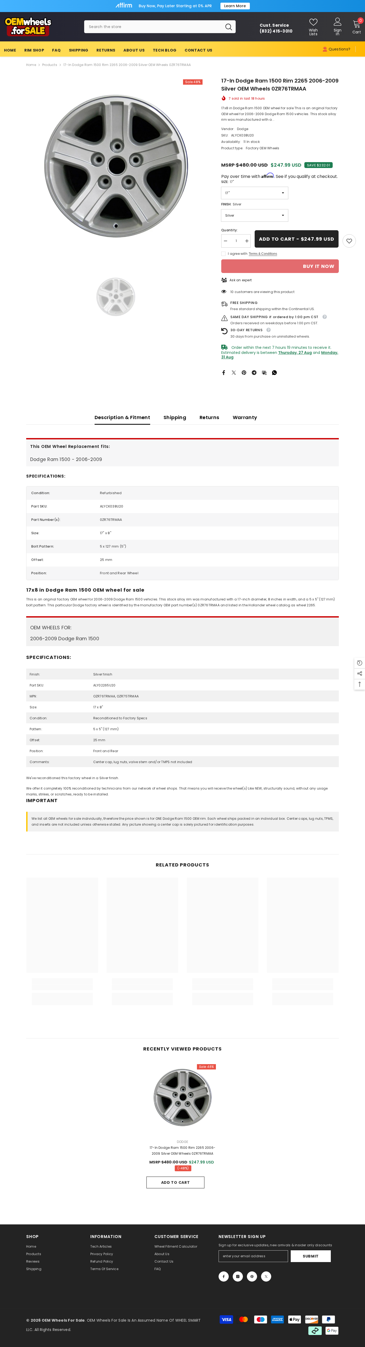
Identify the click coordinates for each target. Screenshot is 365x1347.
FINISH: (231, 204)
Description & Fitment (122, 417)
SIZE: (227, 181)
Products (49, 65)
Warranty (245, 417)
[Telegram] (254, 372)
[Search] (160, 26)
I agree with (237, 253)
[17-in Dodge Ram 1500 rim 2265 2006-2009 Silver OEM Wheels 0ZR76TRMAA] (182, 1097)
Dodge (242, 129)
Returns (209, 417)
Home (31, 65)
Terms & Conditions (263, 254)
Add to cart (175, 1182)
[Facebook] (223, 372)
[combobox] (153, 26)
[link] (349, 241)
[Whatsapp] (274, 372)
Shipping (175, 417)
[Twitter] (233, 372)
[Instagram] (238, 1276)
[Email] (264, 372)
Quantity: (229, 230)
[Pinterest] (244, 372)
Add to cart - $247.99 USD (296, 239)
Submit (311, 1256)
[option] (115, 166)
